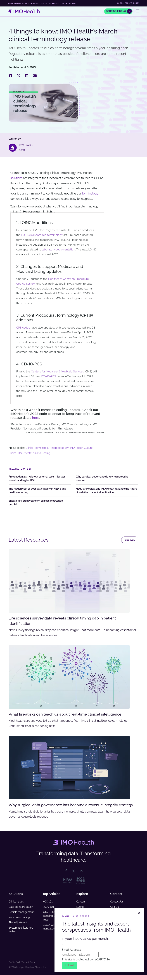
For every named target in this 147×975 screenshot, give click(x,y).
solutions (16, 178)
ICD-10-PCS (48, 376)
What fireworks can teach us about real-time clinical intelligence (65, 714)
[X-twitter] (73, 871)
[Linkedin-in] (81, 871)
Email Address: (71, 947)
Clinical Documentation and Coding (29, 453)
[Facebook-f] (66, 871)
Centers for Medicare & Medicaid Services (57, 371)
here (35, 418)
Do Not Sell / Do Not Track (22, 962)
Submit (69, 965)
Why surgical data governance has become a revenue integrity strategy (71, 805)
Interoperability (60, 447)
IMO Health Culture (81, 447)
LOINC (25, 235)
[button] (10, 76)
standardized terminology (46, 235)
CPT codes (23, 327)
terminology (90, 193)
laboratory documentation (58, 249)
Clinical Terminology (37, 447)
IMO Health (25, 145)
